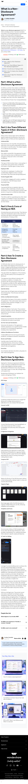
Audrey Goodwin (10, 18)
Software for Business (10, 24)
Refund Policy (16, 777)
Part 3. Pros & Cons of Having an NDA (13, 69)
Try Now (23, 4)
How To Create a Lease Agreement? (12, 677)
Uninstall (21, 777)
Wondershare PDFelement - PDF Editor (13, 50)
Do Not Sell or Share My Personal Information (14, 775)
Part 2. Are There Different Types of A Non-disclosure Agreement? (13, 66)
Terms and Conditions (9, 773)
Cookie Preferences (8, 777)
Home (2, 24)
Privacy (15, 773)
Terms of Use (20, 773)
